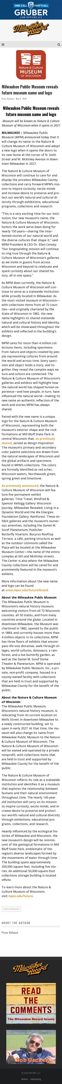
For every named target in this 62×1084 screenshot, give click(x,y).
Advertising (35, 1079)
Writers (24, 1079)
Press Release (8, 98)
